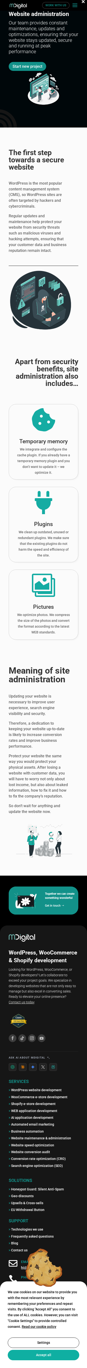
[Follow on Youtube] (41, 1038)
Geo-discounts (21, 1196)
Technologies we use (26, 1229)
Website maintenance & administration (40, 1138)
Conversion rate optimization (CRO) (37, 1159)
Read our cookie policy (39, 1327)
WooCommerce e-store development (38, 1097)
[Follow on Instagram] (32, 1038)
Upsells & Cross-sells (26, 1203)
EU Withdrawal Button (26, 1210)
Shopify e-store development (32, 1104)
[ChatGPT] (12, 1067)
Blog (13, 1243)
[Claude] (23, 1067)
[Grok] (43, 1067)
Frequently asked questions (31, 1236)
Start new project (27, 66)
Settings (43, 1343)
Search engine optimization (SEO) (36, 1166)
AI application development (31, 1118)
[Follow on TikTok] (22, 1038)
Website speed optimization (31, 1145)
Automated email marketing (31, 1124)
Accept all (43, 1355)
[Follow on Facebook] (12, 1038)
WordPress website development (35, 1090)
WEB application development (33, 1111)
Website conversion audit (29, 1152)
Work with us (55, 5)
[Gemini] (33, 1067)
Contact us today (22, 1002)
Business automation (26, 1131)
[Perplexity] (53, 1067)
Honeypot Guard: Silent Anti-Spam (36, 1189)
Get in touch (53, 905)
